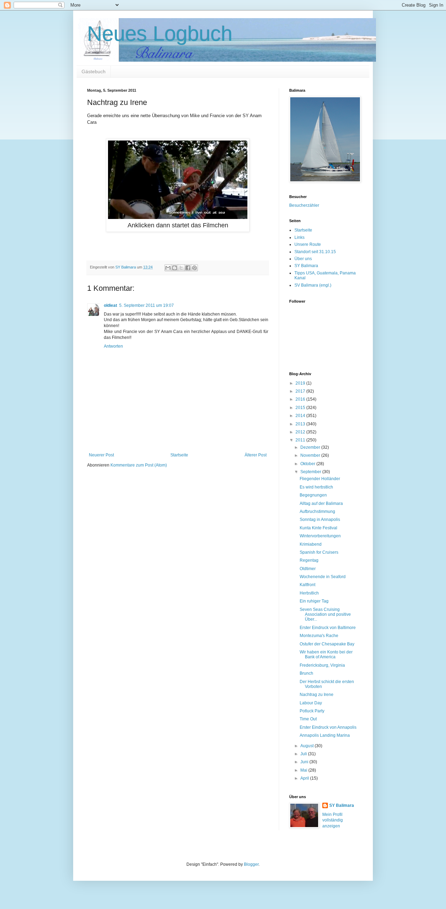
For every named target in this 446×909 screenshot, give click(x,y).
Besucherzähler (304, 205)
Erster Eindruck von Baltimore (328, 627)
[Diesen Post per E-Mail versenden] (167, 267)
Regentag (309, 560)
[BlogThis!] (174, 267)
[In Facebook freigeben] (187, 267)
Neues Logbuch (159, 33)
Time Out (308, 719)
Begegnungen (313, 495)
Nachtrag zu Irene (316, 694)
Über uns (303, 258)
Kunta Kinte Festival (318, 527)
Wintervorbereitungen (320, 535)
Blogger (251, 864)
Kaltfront (307, 584)
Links (299, 237)
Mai (304, 770)
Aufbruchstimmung (317, 511)
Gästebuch (94, 71)
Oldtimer (308, 568)
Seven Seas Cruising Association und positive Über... (325, 614)
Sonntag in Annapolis (320, 519)
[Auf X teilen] (181, 267)
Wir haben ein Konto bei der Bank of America (326, 654)
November (310, 455)
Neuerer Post (101, 455)
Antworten (113, 346)
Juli (304, 753)
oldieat (110, 305)
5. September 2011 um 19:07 (146, 305)
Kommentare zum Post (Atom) (138, 465)
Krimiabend (311, 544)
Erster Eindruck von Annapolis (328, 727)
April (305, 778)
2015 (300, 407)
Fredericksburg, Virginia (322, 665)
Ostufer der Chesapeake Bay (327, 644)
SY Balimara (306, 265)
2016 (300, 399)
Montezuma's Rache (319, 635)
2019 (300, 383)
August (307, 745)
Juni (304, 761)
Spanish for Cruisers (319, 552)
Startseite (179, 455)
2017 (300, 391)
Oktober (308, 463)
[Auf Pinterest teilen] (194, 267)
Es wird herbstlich (316, 487)
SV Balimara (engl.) (312, 285)
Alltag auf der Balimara (321, 503)
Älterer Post (256, 455)
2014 (300, 415)
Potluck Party (312, 711)
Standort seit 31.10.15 (315, 251)
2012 (300, 432)
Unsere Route (307, 244)
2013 (300, 424)
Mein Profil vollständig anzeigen (332, 820)
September (311, 471)
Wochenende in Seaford (323, 576)
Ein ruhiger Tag (314, 601)
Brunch (306, 673)
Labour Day (311, 702)
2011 (300, 440)
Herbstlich (309, 593)
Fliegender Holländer (320, 478)
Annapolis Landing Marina (325, 735)
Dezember (310, 447)
